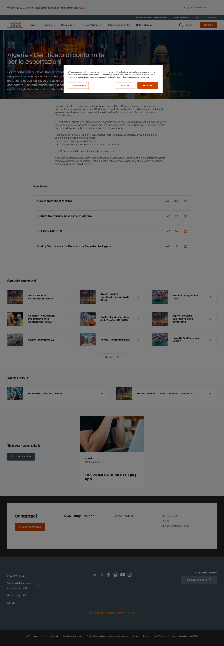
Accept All (148, 85)
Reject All (125, 85)
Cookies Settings (78, 85)
